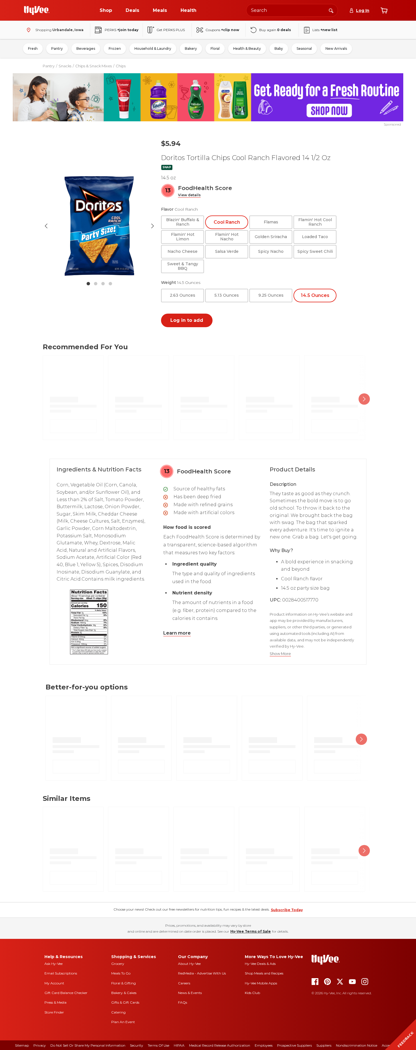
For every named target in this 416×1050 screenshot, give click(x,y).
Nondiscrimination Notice (356, 1045)
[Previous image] (46, 226)
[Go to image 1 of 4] (88, 283)
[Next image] (152, 226)
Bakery (191, 48)
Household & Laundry (152, 48)
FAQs (182, 1002)
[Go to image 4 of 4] (110, 283)
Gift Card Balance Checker (65, 993)
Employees (264, 1045)
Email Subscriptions (60, 973)
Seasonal (304, 48)
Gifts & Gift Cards (125, 1002)
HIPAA (179, 1045)
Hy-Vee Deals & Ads (260, 963)
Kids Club (252, 993)
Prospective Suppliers (294, 1045)
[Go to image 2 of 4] (95, 283)
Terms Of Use (158, 1045)
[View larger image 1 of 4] (99, 226)
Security (136, 1045)
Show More (280, 654)
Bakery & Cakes (123, 993)
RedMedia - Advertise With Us (202, 973)
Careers (184, 983)
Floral (215, 48)
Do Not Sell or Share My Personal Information (87, 1045)
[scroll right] (364, 399)
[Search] (331, 10)
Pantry (57, 48)
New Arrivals (336, 48)
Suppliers (323, 1045)
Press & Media (55, 1002)
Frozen (115, 48)
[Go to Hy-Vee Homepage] (37, 10)
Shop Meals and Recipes (264, 973)
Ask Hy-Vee (53, 963)
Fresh (33, 48)
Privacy (39, 1045)
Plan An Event (123, 1022)
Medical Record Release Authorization (219, 1045)
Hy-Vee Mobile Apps (261, 983)
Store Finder (54, 1012)
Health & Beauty (247, 48)
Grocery (117, 963)
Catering (118, 1012)
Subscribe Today (287, 910)
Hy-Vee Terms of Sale (250, 931)
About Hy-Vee (189, 963)
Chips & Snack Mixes (93, 66)
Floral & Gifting (123, 983)
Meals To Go (120, 973)
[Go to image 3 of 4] (103, 283)
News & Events (190, 993)
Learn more (177, 633)
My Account (54, 983)
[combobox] (292, 10)
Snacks (65, 66)
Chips (121, 66)
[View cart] (384, 10)
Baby (279, 48)
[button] (189, 195)
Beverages (85, 48)
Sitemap (22, 1045)
